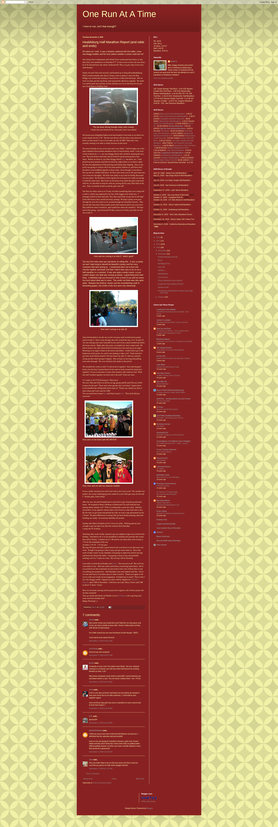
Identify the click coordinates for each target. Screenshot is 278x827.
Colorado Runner (164, 467)
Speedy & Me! (163, 287)
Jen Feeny (93, 649)
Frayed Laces (162, 458)
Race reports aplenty (164, 452)
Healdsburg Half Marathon (172, 155)
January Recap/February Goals (168, 367)
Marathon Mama (163, 339)
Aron (99, 154)
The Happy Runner (164, 348)
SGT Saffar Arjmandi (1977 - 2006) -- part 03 (172, 443)
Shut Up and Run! (164, 329)
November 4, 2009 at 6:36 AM (100, 752)
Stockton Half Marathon (170, 158)
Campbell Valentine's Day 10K (172, 119)
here (105, 393)
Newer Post (87, 779)
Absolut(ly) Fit (162, 433)
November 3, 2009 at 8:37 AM (100, 655)
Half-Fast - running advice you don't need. (174, 399)
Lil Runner (122, 596)
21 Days (160, 407)
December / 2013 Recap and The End (170, 418)
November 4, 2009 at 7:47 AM (100, 769)
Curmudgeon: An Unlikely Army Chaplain (173, 441)
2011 (158, 241)
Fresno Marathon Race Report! (170, 281)
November (162, 254)
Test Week (160, 426)
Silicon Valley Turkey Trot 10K (165, 160)
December (162, 251)
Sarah (91, 620)
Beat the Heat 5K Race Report (167, 409)
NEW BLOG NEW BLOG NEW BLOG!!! (170, 513)
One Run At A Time (119, 14)
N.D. (91, 716)
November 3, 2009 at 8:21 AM (100, 641)
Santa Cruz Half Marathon (163, 124)
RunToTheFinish (95, 731)
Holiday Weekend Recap (168, 257)
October (161, 297)
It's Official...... (161, 469)
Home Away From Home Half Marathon (170, 350)
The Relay (165, 131)
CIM (191, 160)
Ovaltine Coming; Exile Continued (168, 375)
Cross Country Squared (166, 450)
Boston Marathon (163, 384)
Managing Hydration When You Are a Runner (172, 322)
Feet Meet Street (163, 373)
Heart (160, 260)
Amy (123, 159)
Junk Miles (161, 365)
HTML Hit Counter (148, 801)
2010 (158, 244)
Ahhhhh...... (162, 270)
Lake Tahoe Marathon (175, 150)
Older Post (140, 779)
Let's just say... (163, 277)
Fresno (114, 563)
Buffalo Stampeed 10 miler (178, 148)
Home (114, 779)
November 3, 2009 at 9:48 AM (100, 708)
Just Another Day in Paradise (169, 528)
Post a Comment (92, 774)
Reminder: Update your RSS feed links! (170, 435)
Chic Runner (162, 545)
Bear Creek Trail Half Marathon (172, 114)
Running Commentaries (166, 484)
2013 (158, 237)
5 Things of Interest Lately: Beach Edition (171, 392)
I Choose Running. (163, 486)
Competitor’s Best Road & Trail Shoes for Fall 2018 (174, 341)
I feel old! (161, 267)
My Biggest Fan (164, 264)
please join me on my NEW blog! (168, 477)
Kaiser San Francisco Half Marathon (173, 116)
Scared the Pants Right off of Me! (170, 284)
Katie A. (174, 61)
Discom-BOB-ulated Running (168, 541)
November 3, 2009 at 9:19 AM (100, 682)
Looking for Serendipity (166, 309)
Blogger (150, 808)
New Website (161, 460)
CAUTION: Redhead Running (168, 416)
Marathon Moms (163, 501)
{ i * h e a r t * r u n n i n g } (167, 492)
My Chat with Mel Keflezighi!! (167, 494)
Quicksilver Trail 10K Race (185, 146)
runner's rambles (164, 320)
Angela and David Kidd (166, 524)
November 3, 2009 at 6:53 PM (100, 723)
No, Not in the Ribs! (163, 401)
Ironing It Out (162, 520)
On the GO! (161, 356)
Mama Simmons (163, 536)
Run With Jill (162, 382)
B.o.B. (91, 663)
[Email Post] (110, 607)
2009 (158, 248)
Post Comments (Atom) (102, 783)
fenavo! (160, 532)
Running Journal (163, 424)
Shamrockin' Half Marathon (170, 121)
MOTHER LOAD (163, 475)
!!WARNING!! (163, 274)
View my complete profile (163, 78)
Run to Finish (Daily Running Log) (170, 390)
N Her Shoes (162, 511)
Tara (91, 760)
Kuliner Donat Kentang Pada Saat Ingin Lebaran (173, 358)
